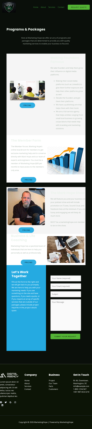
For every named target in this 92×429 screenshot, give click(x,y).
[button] (79, 7)
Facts (51, 386)
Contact (61, 7)
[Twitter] (6, 402)
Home (35, 7)
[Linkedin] (2, 405)
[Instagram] (15, 402)
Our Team (53, 383)
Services (51, 7)
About (43, 7)
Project (52, 380)
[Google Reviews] (10, 402)
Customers (53, 389)
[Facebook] (1, 402)
